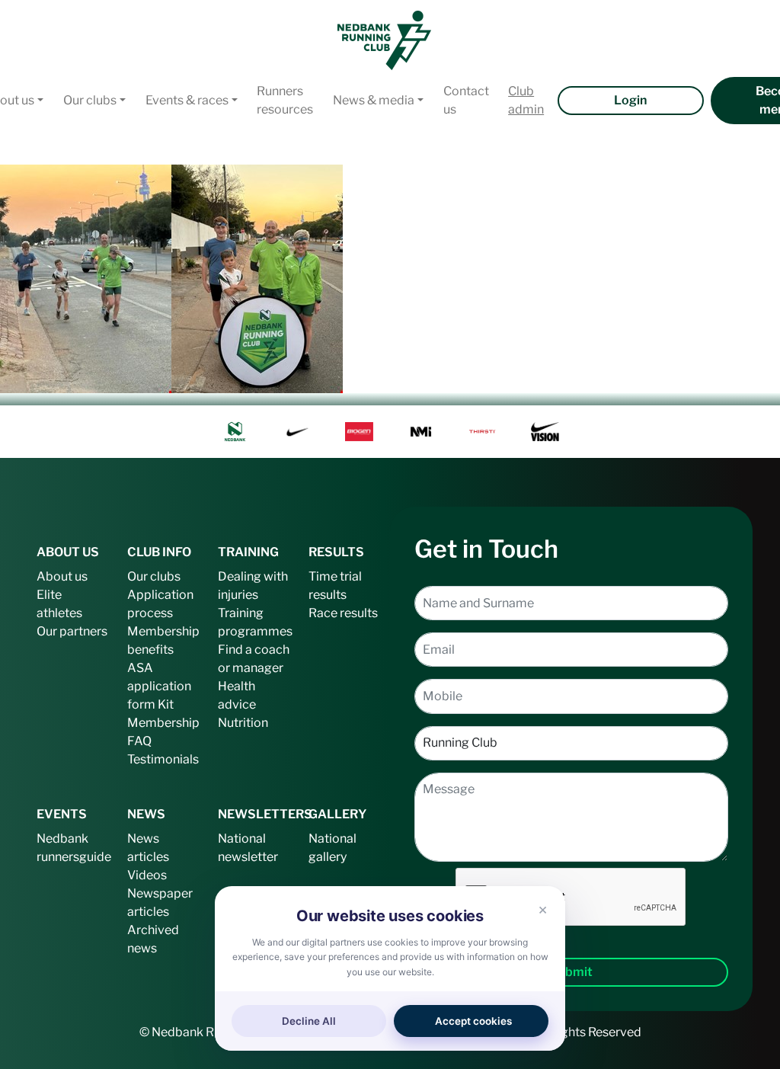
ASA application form (159, 686)
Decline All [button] (309, 1021)
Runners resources (285, 100)
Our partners (72, 631)
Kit (166, 704)
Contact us (466, 100)
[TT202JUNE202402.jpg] (85, 277)
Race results (343, 613)
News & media (373, 100)
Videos (147, 875)
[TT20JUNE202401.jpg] (257, 277)
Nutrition (243, 722)
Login (630, 100)
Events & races (187, 100)
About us (62, 576)
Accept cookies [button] (473, 1021)
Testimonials (163, 759)
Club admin (526, 100)
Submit (571, 972)
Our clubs (90, 100)
